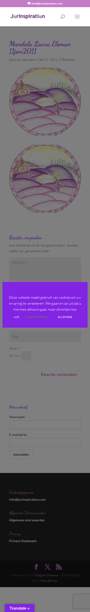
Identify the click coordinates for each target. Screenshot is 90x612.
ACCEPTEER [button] (65, 317)
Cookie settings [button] (37, 316)
